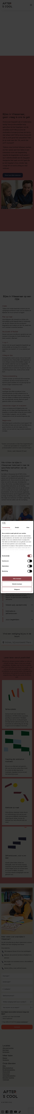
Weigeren (17, 589)
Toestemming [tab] (6, 527)
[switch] (29, 561)
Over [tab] (27, 527)
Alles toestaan (17, 578)
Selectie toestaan (17, 584)
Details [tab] (17, 527)
